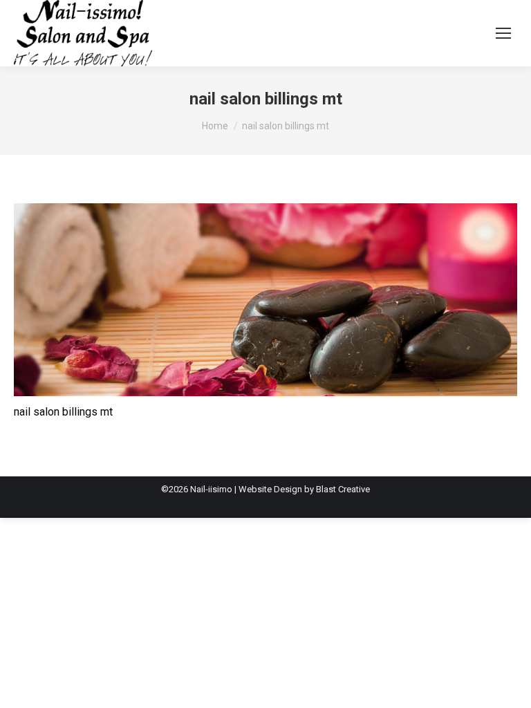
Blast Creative (343, 489)
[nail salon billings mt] (265, 299)
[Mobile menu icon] (503, 33)
